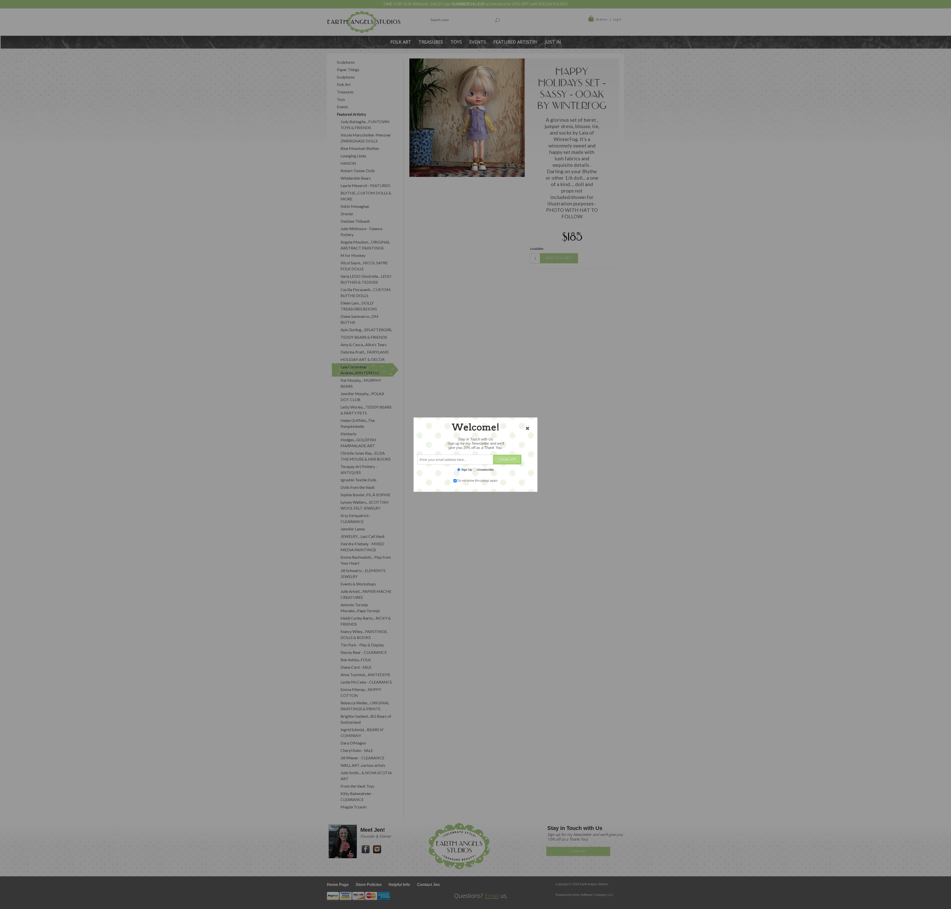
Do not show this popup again (477, 480)
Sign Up (466, 469)
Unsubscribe (485, 469)
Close (527, 428)
